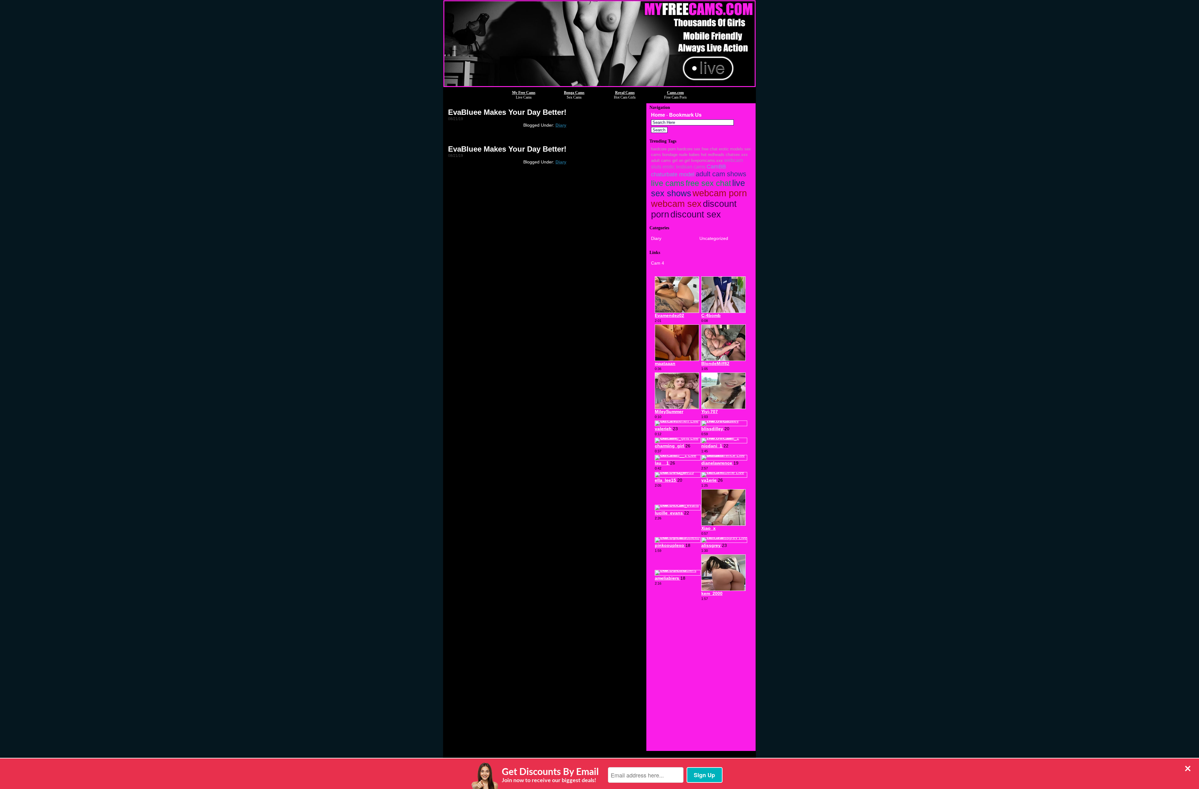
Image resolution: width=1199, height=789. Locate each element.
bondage (670, 154)
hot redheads (712, 154)
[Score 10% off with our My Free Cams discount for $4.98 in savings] (599, 85)
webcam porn (720, 193)
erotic (669, 166)
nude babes (689, 154)
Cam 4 (657, 263)
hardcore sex (688, 149)
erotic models (731, 149)
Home (658, 115)
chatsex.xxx (737, 154)
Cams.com (675, 92)
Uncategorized (713, 238)
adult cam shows (721, 174)
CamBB (716, 166)
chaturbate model (672, 174)
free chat (710, 149)
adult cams (661, 160)
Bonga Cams (574, 92)
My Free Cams (523, 92)
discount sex (695, 214)
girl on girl (681, 160)
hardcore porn (663, 149)
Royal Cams (625, 92)
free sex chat (708, 183)
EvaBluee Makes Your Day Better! (507, 112)
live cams (667, 183)
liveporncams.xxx (707, 160)
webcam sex (676, 204)
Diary (560, 125)
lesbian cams (690, 166)
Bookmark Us (685, 115)
